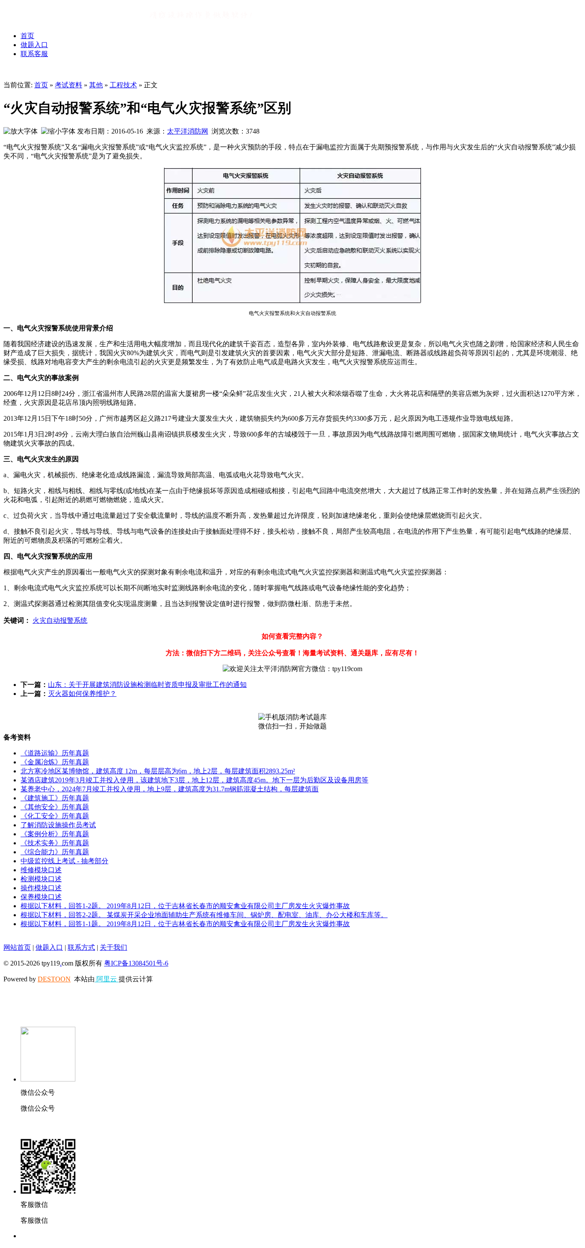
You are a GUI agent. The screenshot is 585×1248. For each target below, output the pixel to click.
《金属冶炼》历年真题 (55, 762)
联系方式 (81, 947)
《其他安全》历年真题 (55, 807)
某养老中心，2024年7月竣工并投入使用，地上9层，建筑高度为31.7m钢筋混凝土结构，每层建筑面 (170, 789)
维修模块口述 (41, 870)
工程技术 (123, 85)
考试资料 (68, 85)
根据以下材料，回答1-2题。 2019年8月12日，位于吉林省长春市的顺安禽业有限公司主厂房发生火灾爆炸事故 (185, 905)
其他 (96, 85)
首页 (27, 35)
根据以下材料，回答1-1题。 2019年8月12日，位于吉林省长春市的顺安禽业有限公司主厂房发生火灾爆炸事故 (185, 923)
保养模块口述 (41, 896)
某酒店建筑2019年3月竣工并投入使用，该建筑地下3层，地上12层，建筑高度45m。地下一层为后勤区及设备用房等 (194, 780)
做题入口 (34, 44)
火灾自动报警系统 (60, 620)
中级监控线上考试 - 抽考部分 (64, 861)
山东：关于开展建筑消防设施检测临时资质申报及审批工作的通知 (147, 684)
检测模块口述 (41, 879)
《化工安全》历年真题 (55, 816)
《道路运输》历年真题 (55, 753)
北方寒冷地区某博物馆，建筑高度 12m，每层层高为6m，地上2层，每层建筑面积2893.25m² (158, 771)
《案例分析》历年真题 (55, 834)
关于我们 (113, 947)
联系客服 (34, 53)
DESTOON (54, 979)
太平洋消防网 (187, 131)
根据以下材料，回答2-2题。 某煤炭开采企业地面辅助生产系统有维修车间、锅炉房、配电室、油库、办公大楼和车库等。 (204, 914)
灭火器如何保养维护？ (82, 693)
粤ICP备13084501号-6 (136, 963)
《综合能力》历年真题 (55, 852)
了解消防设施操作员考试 (58, 825)
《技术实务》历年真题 (55, 843)
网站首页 (17, 947)
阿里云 (107, 979)
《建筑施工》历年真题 (55, 798)
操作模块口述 (41, 887)
